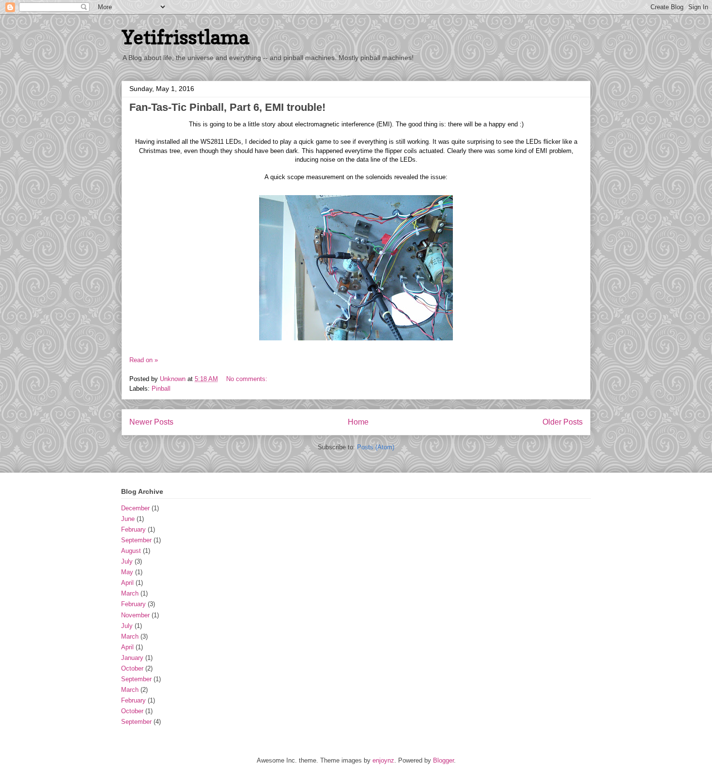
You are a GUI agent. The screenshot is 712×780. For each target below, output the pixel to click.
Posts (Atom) (375, 447)
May (127, 572)
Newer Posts (151, 422)
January (132, 657)
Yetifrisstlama (185, 36)
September (136, 540)
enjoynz (383, 760)
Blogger (443, 760)
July (127, 561)
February (133, 529)
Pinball (161, 388)
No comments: (247, 378)
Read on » (143, 360)
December (135, 508)
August (131, 550)
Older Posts (562, 422)
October (132, 668)
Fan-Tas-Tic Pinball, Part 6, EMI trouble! (227, 107)
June (128, 518)
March (130, 593)
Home (358, 422)
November (135, 615)
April (127, 582)
